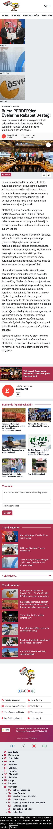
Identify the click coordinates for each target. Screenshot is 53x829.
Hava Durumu (36, 700)
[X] (24, 691)
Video (11, 761)
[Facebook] (20, 691)
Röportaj (12, 771)
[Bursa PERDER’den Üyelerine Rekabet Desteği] (26, 156)
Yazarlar (12, 764)
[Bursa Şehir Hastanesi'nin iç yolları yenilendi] (14, 441)
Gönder (7, 513)
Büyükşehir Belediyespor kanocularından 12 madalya (38, 425)
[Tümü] (50, 575)
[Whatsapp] (33, 691)
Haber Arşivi (36, 718)
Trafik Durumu (36, 706)
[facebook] (12, 746)
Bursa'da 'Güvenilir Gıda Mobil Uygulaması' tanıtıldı (12, 475)
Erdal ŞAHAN (22, 389)
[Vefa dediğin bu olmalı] (39, 465)
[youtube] (34, 746)
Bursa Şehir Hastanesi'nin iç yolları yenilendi (13, 451)
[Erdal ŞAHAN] (8, 390)
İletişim (12, 783)
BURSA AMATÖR (31, 15)
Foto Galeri (13, 758)
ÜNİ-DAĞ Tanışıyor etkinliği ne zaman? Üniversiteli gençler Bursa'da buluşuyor (38, 452)
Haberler (6, 106)
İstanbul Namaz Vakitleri (15, 706)
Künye (11, 780)
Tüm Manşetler (36, 712)
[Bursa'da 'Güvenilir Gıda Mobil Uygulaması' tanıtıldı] (14, 465)
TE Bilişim (33, 738)
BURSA (5, 15)
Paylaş (7, 174)
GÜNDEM (15, 15)
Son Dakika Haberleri (13, 718)
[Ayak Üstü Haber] (11, 6)
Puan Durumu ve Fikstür (14, 712)
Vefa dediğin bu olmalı (36, 474)
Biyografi (13, 774)
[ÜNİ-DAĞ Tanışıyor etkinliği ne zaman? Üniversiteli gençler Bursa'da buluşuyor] (39, 441)
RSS (7, 730)
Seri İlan (12, 768)
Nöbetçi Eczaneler (12, 700)
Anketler (12, 777)
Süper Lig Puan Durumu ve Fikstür (29, 802)
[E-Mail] (18, 394)
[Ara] (45, 6)
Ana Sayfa (13, 752)
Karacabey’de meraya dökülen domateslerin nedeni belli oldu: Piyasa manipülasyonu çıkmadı (13, 427)
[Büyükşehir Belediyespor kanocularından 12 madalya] (39, 415)
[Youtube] (29, 691)
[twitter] (23, 746)
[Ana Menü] (49, 6)
